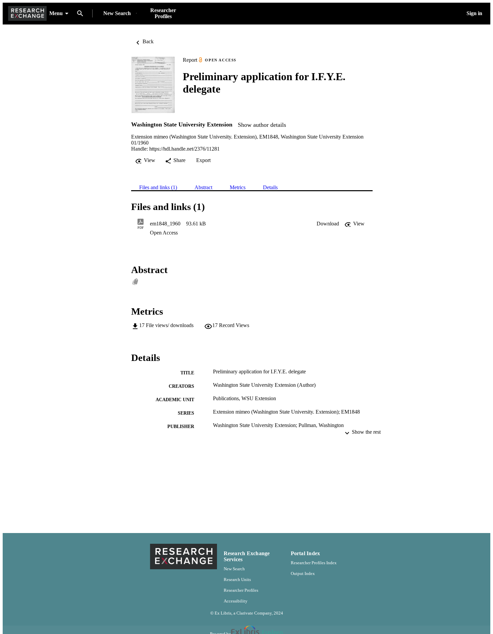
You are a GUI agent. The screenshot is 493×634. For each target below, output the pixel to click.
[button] (328, 224)
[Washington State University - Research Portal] (27, 13)
